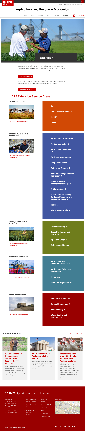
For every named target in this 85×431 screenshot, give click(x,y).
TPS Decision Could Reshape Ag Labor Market (41, 356)
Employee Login (45, 416)
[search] (82, 1)
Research (56, 15)
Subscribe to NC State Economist (30, 412)
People (48, 15)
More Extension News (76, 333)
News (32, 15)
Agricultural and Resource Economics (42, 9)
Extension (65, 15)
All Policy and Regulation (19, 277)
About (25, 15)
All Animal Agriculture (18, 121)
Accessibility (44, 413)
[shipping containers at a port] (21, 267)
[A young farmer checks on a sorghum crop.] (21, 234)
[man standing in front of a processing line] (21, 146)
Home (18, 15)
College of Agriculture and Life (70, 5)
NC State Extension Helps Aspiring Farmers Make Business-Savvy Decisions (13, 358)
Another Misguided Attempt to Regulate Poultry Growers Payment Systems (69, 357)
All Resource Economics (19, 314)
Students (40, 15)
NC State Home (8, 3)
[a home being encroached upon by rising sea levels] (21, 304)
